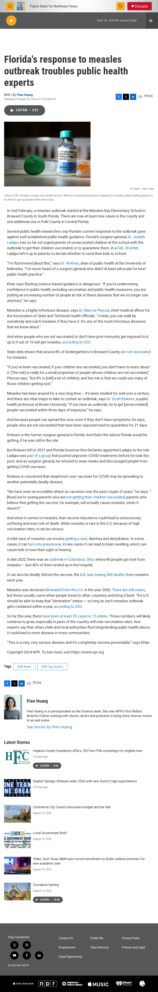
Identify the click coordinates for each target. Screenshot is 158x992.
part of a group (39, 455)
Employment (67, 947)
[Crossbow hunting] (17, 891)
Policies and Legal (133, 947)
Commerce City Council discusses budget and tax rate (72, 807)
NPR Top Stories (52, 666)
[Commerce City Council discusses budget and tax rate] (17, 814)
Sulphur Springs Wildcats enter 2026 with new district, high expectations (85, 781)
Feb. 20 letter (127, 248)
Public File (97, 938)
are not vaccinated (136, 352)
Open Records (100, 947)
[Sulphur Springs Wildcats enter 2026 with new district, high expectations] (17, 788)
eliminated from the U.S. (64, 590)
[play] (11, 20)
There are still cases (128, 590)
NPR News (24, 666)
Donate (141, 6)
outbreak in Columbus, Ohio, (71, 559)
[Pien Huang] (13, 707)
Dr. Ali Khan (70, 263)
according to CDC (76, 342)
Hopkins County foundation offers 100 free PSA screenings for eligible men (87, 751)
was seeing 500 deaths (106, 574)
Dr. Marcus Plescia (94, 310)
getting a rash (76, 538)
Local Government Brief (50, 833)
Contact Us (66, 938)
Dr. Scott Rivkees (121, 399)
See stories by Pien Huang (49, 726)
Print (148, 95)
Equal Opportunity (70, 956)
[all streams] (152, 20)
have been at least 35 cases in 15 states (75, 616)
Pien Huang (25, 95)
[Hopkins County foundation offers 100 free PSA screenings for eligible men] (17, 757)
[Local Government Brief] (17, 840)
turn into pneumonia (44, 544)
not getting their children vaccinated (95, 497)
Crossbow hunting (46, 885)
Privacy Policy (131, 938)
